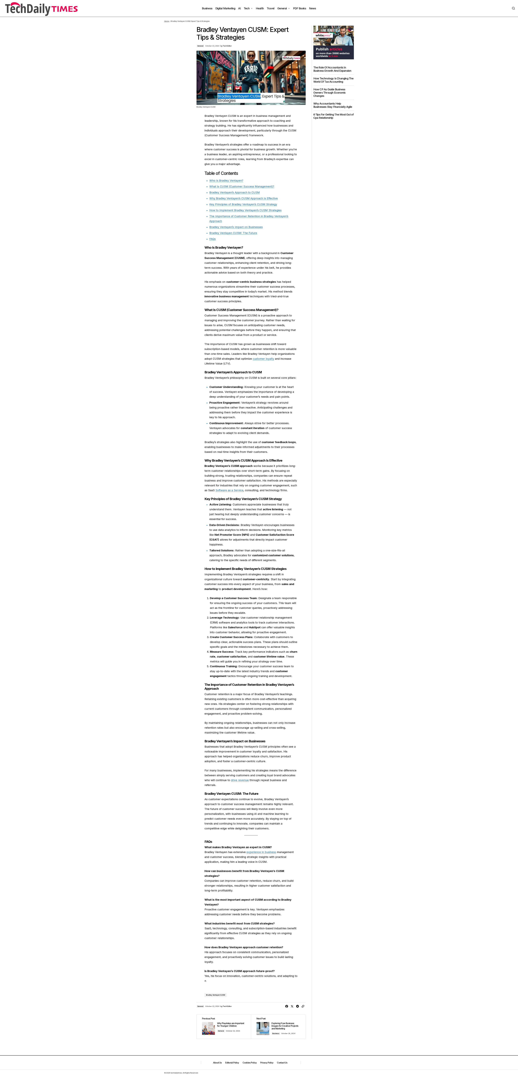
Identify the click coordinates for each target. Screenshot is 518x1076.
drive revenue (240, 780)
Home (166, 21)
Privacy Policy (266, 1062)
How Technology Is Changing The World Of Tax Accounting (333, 80)
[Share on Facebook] (286, 1006)
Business (275, 1033)
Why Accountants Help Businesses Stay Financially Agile (332, 105)
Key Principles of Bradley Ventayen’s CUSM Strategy (243, 204)
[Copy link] (303, 1006)
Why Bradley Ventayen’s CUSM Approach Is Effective (243, 198)
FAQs (212, 239)
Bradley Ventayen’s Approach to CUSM (234, 192)
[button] (513, 8)
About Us (217, 1062)
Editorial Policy (232, 1062)
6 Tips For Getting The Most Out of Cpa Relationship (333, 116)
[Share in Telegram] (297, 1006)
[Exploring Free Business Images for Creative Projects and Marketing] (278, 1027)
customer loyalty (263, 358)
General (200, 46)
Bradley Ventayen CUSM (215, 995)
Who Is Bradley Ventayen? (226, 180)
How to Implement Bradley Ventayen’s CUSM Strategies (245, 210)
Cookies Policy (250, 1062)
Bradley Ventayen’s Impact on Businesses (236, 227)
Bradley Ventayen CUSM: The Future (233, 233)
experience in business (261, 852)
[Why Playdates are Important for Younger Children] (224, 1027)
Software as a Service (229, 490)
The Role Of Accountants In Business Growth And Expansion (332, 69)
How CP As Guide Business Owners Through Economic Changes (329, 92)
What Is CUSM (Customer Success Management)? (241, 186)
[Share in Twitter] (292, 1006)
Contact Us (282, 1062)
